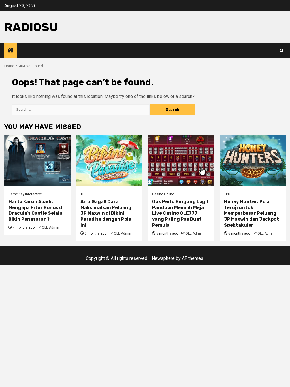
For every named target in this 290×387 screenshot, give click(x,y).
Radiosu (31, 27)
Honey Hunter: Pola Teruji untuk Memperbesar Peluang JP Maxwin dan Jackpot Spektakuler (251, 213)
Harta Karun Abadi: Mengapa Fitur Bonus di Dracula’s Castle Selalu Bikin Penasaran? (36, 210)
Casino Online (163, 194)
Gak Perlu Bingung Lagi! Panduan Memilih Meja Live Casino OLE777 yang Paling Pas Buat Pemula (180, 213)
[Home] (11, 51)
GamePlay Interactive (25, 194)
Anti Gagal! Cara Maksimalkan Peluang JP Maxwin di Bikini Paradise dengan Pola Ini (105, 213)
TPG (83, 194)
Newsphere (163, 258)
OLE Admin (50, 227)
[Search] (281, 50)
